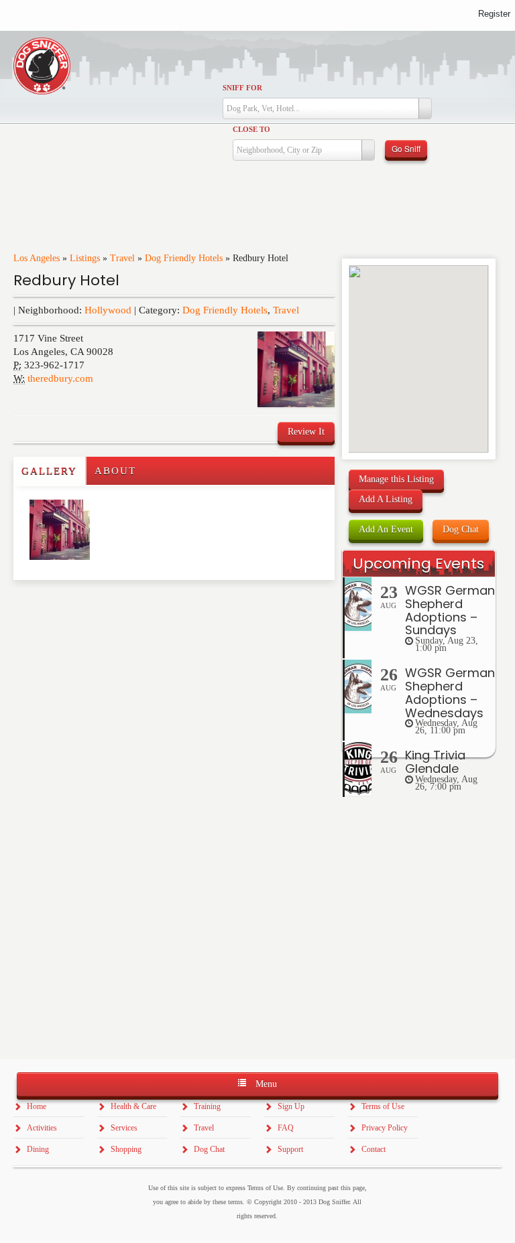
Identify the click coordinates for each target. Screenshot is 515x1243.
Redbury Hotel (66, 280)
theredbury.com (60, 378)
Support (290, 1149)
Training (207, 1106)
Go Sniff (406, 148)
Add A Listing (385, 499)
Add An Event (386, 529)
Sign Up (291, 1106)
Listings (85, 258)
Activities (42, 1127)
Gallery (49, 470)
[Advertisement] (91, 607)
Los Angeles (36, 258)
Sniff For (242, 88)
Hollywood (107, 310)
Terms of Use (382, 1106)
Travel (122, 258)
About (115, 470)
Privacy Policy (384, 1127)
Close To (251, 129)
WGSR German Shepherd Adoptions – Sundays (450, 610)
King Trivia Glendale (435, 762)
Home (36, 1106)
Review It (306, 432)
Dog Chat (461, 529)
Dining (38, 1149)
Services (124, 1127)
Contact (373, 1149)
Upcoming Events (418, 563)
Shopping (126, 1149)
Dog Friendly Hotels (184, 258)
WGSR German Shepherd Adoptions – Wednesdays (450, 692)
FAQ (286, 1127)
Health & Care (133, 1106)
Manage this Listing (396, 479)
